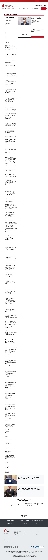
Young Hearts (7, 43)
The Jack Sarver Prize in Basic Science (10, 65)
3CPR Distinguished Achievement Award (10, 54)
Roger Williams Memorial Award (9, 195)
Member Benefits (8, 20)
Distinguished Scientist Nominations (10, 342)
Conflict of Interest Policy (36, 551)
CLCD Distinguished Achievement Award (10, 123)
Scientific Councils (8, 23)
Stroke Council (7, 42)
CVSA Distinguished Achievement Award (10, 148)
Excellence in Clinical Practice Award (10, 170)
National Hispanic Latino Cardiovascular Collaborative (10, 456)
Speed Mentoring (7, 452)
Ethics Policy (30, 551)
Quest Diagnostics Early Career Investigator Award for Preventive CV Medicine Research (10, 63)
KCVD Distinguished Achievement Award (10, 256)
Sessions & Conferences (8, 443)
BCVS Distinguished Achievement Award (10, 109)
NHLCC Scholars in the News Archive (10, 459)
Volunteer (26, 532)
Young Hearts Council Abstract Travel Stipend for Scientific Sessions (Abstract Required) (10, 322)
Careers (15, 534)
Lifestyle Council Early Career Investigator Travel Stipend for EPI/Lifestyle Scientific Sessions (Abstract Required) (11, 261)
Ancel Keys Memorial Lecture (9, 180)
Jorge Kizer (6, 462)
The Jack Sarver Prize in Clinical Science (10, 66)
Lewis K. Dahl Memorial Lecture (9, 249)
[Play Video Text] (24, 21)
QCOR (6, 41)
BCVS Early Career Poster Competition (10, 110)
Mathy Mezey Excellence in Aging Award (10, 177)
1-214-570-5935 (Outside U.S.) (10, 523)
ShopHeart (26, 533)
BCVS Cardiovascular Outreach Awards (10, 97)
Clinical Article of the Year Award (9, 157)
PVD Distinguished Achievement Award (10, 293)
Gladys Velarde (7, 468)
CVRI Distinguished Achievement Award (10, 139)
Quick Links (6, 436)
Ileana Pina (6, 463)
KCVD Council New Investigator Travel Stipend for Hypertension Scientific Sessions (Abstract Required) (10, 254)
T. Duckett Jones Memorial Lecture (10, 334)
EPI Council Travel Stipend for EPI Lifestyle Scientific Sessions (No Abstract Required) (10, 187)
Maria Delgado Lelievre (8, 471)
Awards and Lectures (9, 45)
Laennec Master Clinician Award (9, 130)
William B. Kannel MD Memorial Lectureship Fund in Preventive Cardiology (9, 202)
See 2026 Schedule (24, 34)
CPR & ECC (36, 532)
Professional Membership (10, 17)
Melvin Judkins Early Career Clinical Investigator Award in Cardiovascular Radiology (10, 141)
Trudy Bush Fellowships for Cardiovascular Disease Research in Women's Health (10, 199)
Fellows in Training (8, 439)
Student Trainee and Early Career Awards (11, 317)
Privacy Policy (9, 551)
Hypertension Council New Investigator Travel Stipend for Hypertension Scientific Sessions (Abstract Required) (11, 223)
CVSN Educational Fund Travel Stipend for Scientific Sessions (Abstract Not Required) (10, 162)
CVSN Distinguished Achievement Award (10, 169)
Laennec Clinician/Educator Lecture (10, 126)
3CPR (5, 24)
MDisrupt (6, 21)
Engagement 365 (8, 431)
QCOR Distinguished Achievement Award (10, 303)
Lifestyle (6, 38)
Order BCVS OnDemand (37, 36)
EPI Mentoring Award (8, 184)
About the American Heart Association (17, 531)
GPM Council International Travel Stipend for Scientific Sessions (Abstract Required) (10, 205)
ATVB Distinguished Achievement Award (10, 75)
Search (40, 5)
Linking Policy (41, 551)
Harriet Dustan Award (8, 237)
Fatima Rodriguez (7, 466)
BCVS (5, 27)
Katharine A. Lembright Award (9, 171)
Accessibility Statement (21, 551)
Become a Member (43, 8)
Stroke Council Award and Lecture (10, 309)
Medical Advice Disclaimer (14, 551)
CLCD (5, 28)
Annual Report (16, 532)
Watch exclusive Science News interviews (37, 34)
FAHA (6, 438)
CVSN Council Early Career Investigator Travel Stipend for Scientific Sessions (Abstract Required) (10, 159)
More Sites (36, 534)
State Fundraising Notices (33, 552)
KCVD (5, 37)
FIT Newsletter (7, 447)
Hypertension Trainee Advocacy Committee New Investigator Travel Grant (10, 226)
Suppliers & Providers (27, 552)
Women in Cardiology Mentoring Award (10, 133)
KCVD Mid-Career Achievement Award (10, 258)
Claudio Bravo (7, 472)
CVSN (5, 32)
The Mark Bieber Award (8, 274)
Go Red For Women (37, 533)
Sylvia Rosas (6, 467)
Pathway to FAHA (7, 444)
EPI (5, 33)
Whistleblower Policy (14, 552)
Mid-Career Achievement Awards (9, 281)
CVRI (5, 29)
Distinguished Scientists (9, 341)
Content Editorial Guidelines (20, 552)
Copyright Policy (26, 551)
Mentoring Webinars (8, 451)
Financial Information (16, 533)
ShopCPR (26, 534)
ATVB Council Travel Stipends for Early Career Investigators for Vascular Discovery (10, 69)
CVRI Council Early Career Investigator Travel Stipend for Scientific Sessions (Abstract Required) (10, 137)
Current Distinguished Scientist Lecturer (10, 343)
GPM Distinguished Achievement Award (10, 209)
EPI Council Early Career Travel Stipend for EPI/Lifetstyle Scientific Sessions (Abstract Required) (10, 182)
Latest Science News (16, 536)
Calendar (6, 432)
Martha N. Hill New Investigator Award (10, 176)
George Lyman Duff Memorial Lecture (10, 80)
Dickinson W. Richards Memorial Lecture (10, 53)
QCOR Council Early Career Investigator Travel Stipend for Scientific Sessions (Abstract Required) (10, 301)
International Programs (17, 535)
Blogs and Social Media (9, 339)
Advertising (37, 523)
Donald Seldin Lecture (8, 257)
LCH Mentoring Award (8, 269)
